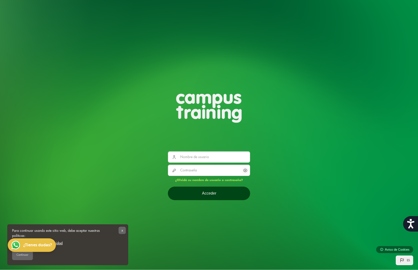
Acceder (209, 193)
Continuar (22, 254)
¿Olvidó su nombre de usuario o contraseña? (209, 180)
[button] (404, 260)
